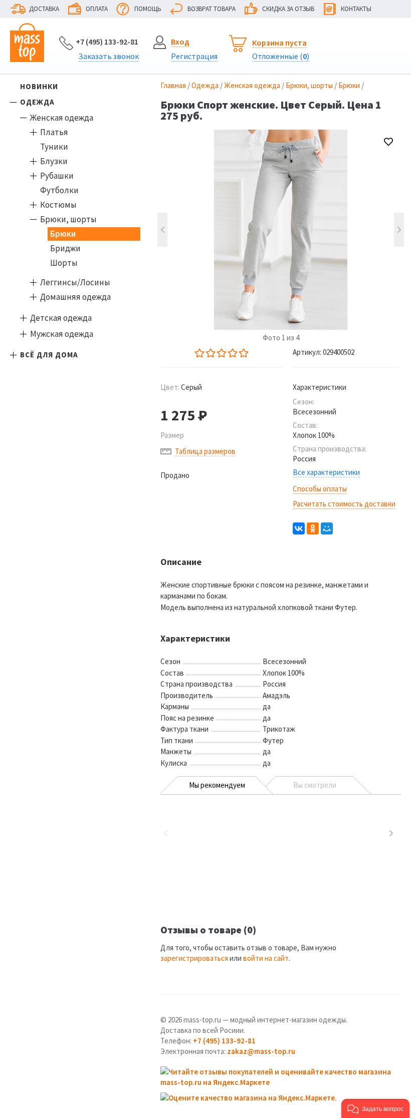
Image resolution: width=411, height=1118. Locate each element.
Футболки (59, 190)
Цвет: (181, 387)
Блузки (54, 161)
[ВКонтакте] (299, 528)
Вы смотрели (314, 785)
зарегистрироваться (194, 958)
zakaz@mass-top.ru (261, 1051)
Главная (173, 85)
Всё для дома (49, 354)
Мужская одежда (61, 333)
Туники (54, 146)
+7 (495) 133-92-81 (107, 42)
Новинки (39, 86)
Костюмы (58, 204)
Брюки (63, 233)
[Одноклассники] (313, 528)
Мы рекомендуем (217, 785)
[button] (375, 1108)
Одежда (37, 102)
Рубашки (57, 175)
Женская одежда (61, 117)
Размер (172, 435)
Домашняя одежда (75, 296)
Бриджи (65, 248)
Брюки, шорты (68, 219)
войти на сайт (266, 958)
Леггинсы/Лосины (75, 282)
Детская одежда (61, 317)
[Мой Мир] (327, 528)
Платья (54, 132)
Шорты (64, 262)
